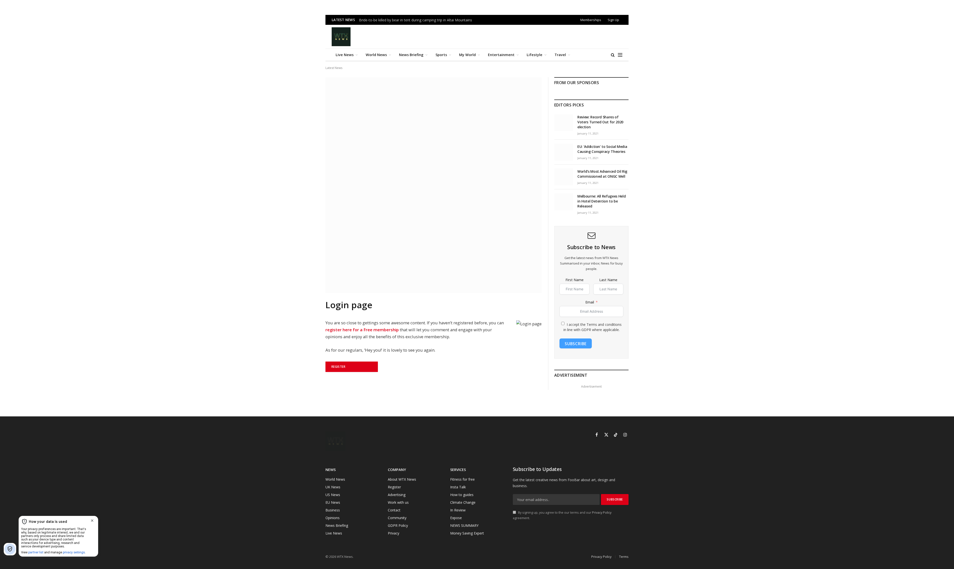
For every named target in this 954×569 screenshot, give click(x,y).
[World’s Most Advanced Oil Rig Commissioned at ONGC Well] (563, 176)
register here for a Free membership (362, 330)
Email (589, 302)
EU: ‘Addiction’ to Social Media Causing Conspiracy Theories (602, 149)
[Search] (613, 55)
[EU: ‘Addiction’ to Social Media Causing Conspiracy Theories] (563, 152)
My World (467, 54)
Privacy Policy (601, 512)
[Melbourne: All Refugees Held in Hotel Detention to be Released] (563, 201)
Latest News (333, 68)
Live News (345, 54)
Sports (441, 54)
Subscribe (576, 343)
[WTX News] (341, 37)
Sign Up (613, 20)
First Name (574, 279)
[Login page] (433, 291)
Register (338, 367)
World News (376, 54)
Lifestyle (534, 54)
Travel (560, 54)
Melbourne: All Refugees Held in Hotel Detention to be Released (601, 201)
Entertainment (501, 54)
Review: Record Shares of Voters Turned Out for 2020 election (600, 122)
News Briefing (411, 54)
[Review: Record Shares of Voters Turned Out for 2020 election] (563, 122)
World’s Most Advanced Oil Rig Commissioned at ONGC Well (602, 174)
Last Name (608, 279)
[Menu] (620, 55)
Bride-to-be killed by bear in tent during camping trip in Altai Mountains (415, 20)
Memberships (590, 20)
